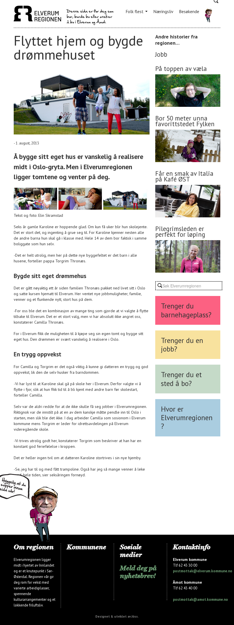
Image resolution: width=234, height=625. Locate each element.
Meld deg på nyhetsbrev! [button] (138, 572)
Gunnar (208, 16)
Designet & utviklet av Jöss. (117, 616)
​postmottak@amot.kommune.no (200, 599)
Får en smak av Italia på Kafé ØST (184, 176)
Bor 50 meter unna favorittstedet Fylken (185, 121)
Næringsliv (163, 11)
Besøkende (189, 11)
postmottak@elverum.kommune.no (202, 571)
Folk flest (135, 11)
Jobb (161, 54)
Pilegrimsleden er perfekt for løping (180, 231)
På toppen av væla (181, 68)
